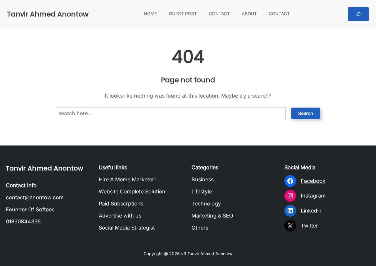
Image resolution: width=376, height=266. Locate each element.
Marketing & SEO (212, 216)
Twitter (309, 225)
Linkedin (311, 211)
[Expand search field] (358, 14)
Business (203, 179)
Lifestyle (202, 191)
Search (305, 113)
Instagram (313, 196)
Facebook (313, 181)
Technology (206, 203)
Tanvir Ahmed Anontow (47, 14)
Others (200, 228)
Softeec (45, 209)
